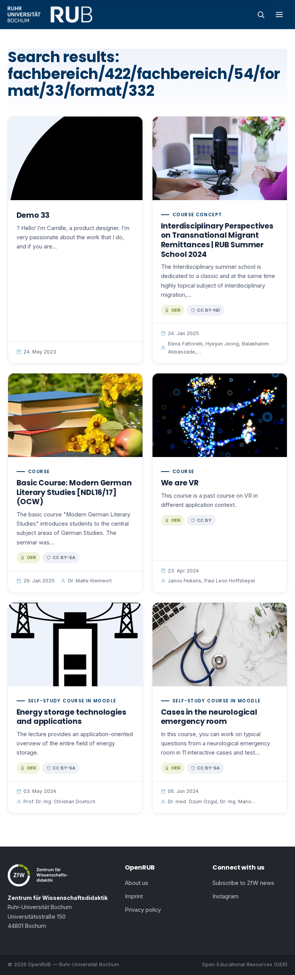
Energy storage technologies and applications (71, 717)
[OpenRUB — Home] (50, 15)
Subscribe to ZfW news (243, 883)
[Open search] (261, 15)
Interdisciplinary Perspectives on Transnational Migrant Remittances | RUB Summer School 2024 (217, 240)
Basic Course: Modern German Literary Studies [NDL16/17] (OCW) (74, 492)
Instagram (225, 896)
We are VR (180, 483)
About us (136, 883)
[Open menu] (279, 15)
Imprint (134, 896)
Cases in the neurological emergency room (209, 717)
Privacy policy (143, 909)
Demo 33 (33, 215)
